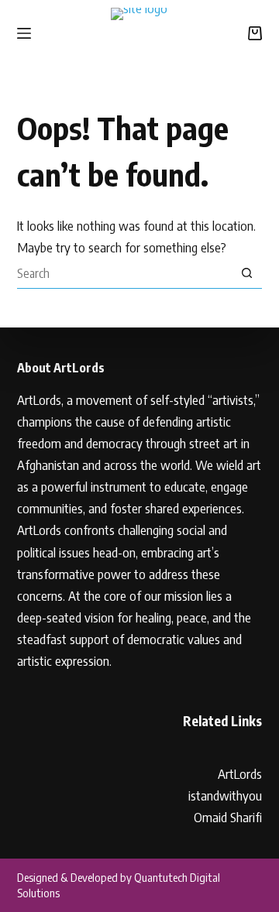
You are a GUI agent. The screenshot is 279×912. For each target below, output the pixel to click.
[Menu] (24, 33)
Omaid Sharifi (228, 816)
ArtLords (240, 773)
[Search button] (246, 273)
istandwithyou (225, 795)
